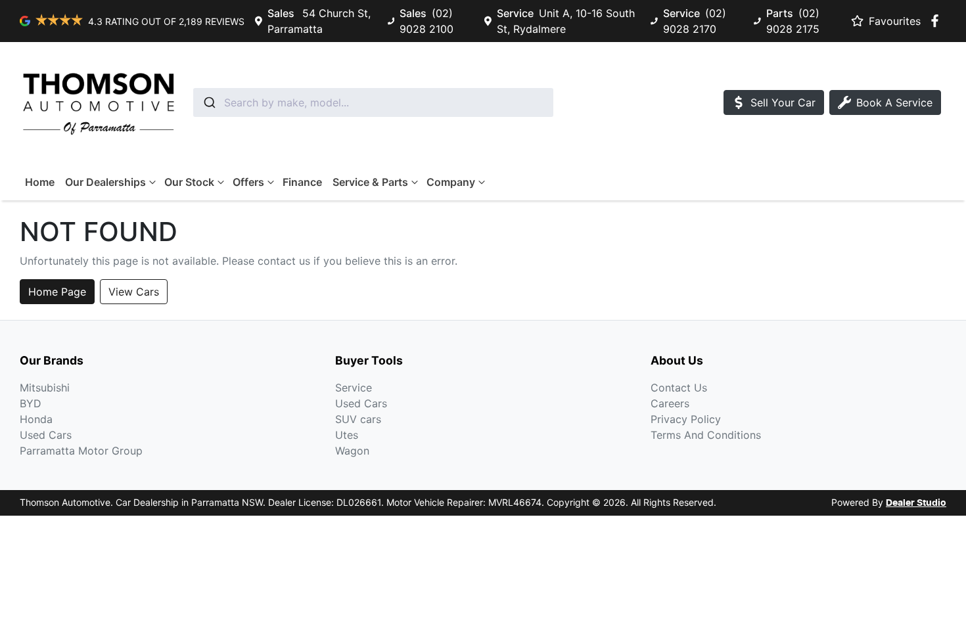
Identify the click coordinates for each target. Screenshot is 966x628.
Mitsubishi (45, 387)
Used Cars (46, 434)
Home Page (57, 291)
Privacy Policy (686, 419)
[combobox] (373, 102)
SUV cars (358, 419)
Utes (346, 434)
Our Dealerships (105, 182)
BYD (30, 403)
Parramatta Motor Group (81, 450)
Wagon (352, 450)
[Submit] (208, 102)
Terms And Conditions (706, 434)
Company (450, 182)
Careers (670, 403)
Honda (36, 419)
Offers (248, 182)
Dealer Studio (916, 503)
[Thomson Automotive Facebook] (937, 20)
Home (40, 182)
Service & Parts (370, 182)
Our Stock (189, 182)
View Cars (133, 291)
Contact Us (679, 387)
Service (353, 387)
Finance (302, 182)
